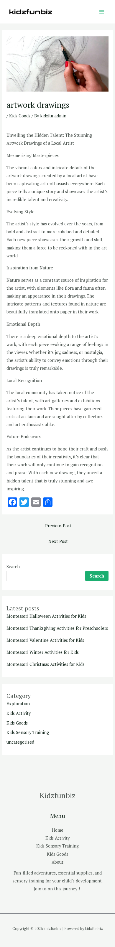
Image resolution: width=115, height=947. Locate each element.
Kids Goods (19, 116)
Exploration (18, 703)
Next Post (58, 541)
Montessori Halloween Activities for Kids (46, 616)
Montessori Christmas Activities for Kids (45, 664)
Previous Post (58, 526)
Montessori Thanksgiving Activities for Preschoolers (57, 628)
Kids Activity (18, 713)
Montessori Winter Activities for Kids (42, 652)
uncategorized (20, 742)
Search (13, 566)
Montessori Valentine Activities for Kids (45, 640)
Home (57, 830)
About (57, 862)
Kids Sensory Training (27, 732)
